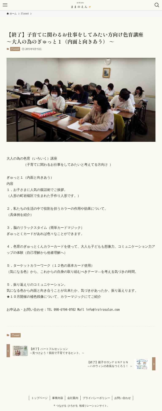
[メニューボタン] (5, 5)
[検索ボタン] (157, 5)
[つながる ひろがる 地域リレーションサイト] (81, 5)
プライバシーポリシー (96, 398)
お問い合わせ (122, 398)
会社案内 (72, 398)
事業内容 (57, 398)
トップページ (39, 398)
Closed (15, 48)
